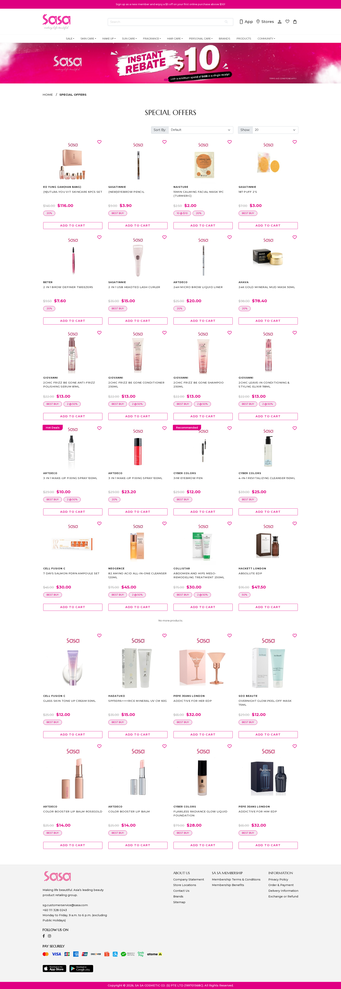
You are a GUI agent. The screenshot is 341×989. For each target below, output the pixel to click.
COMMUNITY (265, 38)
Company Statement (188, 879)
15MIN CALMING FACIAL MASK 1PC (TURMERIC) (198, 193)
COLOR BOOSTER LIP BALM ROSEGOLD (72, 811)
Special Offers (72, 94)
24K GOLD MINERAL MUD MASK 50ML (267, 287)
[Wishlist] (99, 142)
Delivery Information (283, 891)
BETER (48, 282)
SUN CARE (128, 38)
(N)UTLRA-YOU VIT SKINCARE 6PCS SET (72, 191)
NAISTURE (180, 186)
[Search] (226, 22)
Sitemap (179, 902)
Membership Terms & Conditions (236, 879)
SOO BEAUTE (248, 695)
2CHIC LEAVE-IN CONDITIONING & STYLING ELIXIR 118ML (264, 384)
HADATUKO (116, 695)
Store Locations (184, 885)
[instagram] (49, 936)
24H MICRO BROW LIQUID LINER (198, 287)
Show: (245, 130)
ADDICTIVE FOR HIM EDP (258, 811)
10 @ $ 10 (182, 213)
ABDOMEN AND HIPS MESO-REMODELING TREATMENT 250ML (198, 575)
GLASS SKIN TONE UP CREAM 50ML (69, 700)
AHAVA (244, 282)
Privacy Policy (278, 879)
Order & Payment (281, 885)
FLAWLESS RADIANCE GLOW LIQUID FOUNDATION (200, 813)
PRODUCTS (244, 38)
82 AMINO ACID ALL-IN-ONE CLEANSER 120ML (137, 575)
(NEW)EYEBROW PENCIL (126, 191)
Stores (265, 21)
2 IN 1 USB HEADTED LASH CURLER (134, 287)
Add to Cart (72, 225)
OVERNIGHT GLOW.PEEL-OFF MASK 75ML (265, 702)
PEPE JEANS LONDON (189, 695)
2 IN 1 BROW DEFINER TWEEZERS (68, 287)
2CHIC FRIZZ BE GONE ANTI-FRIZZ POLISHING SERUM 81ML (69, 384)
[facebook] (44, 936)
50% (244, 594)
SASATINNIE (117, 186)
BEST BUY (118, 213)
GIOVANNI (50, 377)
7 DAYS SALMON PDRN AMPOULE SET (71, 573)
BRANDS (224, 38)
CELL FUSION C (54, 568)
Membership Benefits (228, 885)
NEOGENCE (116, 568)
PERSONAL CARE (200, 38)
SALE (69, 38)
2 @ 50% (72, 403)
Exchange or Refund (283, 896)
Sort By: (160, 130)
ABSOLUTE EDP (250, 573)
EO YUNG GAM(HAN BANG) (62, 186)
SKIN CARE (87, 38)
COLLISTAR (181, 568)
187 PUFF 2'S (248, 191)
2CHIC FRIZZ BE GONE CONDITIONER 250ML (136, 384)
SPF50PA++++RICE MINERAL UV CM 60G (137, 700)
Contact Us (181, 891)
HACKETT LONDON (252, 568)
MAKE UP (108, 38)
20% (49, 213)
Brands (178, 896)
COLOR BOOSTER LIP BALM (129, 811)
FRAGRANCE (151, 38)
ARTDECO (180, 282)
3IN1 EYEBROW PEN (187, 478)
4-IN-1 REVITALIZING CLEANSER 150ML (267, 478)
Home (48, 94)
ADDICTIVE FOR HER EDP (192, 700)
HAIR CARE (174, 38)
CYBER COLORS (184, 473)
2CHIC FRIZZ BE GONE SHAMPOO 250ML (198, 384)
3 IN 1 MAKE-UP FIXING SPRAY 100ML (70, 478)
